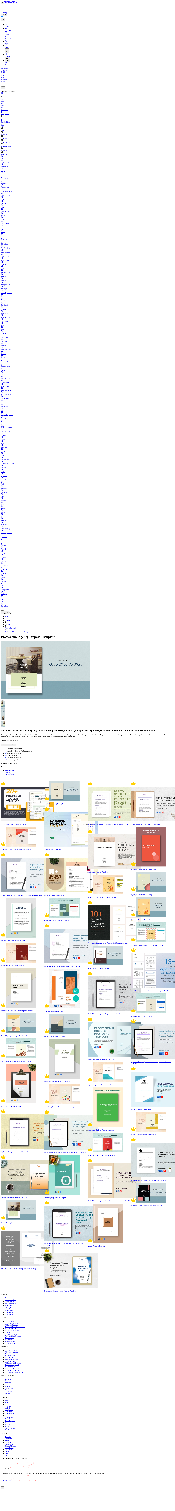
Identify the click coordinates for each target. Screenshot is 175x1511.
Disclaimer (8, 1449)
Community (8, 1439)
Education (8, 1394)
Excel (7, 1402)
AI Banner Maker (10, 1328)
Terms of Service (10, 1446)
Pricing (7, 1440)
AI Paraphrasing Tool (12, 1365)
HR (6, 1384)
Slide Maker (9, 1305)
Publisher (8, 1406)
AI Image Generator (11, 1323)
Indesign (7, 1426)
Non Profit (8, 1392)
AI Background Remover (13, 1363)
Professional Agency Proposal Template (17, 632)
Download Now (6, 1480)
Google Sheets (9, 1411)
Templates (8, 620)
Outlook (7, 1408)
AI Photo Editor (10, 1341)
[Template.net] (11, 2)
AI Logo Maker (10, 1321)
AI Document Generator (12, 1330)
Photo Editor (9, 1311)
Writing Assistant (10, 1303)
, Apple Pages (9, 774)
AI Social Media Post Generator (15, 1327)
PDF (6, 1415)
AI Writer (8, 1332)
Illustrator (8, 1424)
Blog (6, 1453)
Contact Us (8, 1442)
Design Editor (9, 1301)
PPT (6, 1404)
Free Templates (10, 1428)
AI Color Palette (10, 1357)
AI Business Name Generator (14, 1372)
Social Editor (9, 1312)
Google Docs (9, 1410)
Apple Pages (9, 1417)
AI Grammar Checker (12, 1370)
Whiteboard (8, 1307)
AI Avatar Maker (10, 1361)
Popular (7, 1430)
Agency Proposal (10, 628)
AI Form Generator (11, 1334)
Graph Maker (9, 1314)
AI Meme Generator (11, 1352)
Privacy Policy (9, 1444)
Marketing (8, 1379)
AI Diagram (9, 1339)
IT (5, 1390)
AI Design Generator (11, 1325)
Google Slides (9, 1413)
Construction (9, 1388)
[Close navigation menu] (3, 19)
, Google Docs (9, 772)
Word (6, 1400)
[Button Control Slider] (1, 700)
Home (7, 616)
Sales (6, 1381)
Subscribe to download (8, 745)
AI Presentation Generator (13, 1336)
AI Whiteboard (9, 1338)
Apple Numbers (10, 1419)
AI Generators (9, 1298)
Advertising (8, 1383)
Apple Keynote (10, 1421)
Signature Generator (11, 1359)
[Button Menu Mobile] (2, 3)
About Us (8, 1437)
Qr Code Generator (11, 1350)
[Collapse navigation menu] (3, 87)
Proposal (7, 624)
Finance (7, 1386)
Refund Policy (9, 1448)
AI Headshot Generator (12, 1354)
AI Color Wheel (10, 1356)
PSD (6, 1422)
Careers (7, 1451)
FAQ (6, 1455)
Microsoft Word (10, 770)
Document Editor (10, 1300)
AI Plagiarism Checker (12, 1368)
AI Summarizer (10, 1367)
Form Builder (9, 1309)
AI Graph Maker (10, 1343)
